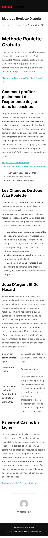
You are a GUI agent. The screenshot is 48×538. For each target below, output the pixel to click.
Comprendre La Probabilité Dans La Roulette (23, 166)
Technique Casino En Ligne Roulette (19, 483)
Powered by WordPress (24, 527)
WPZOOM (36, 531)
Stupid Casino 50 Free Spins (15, 162)
